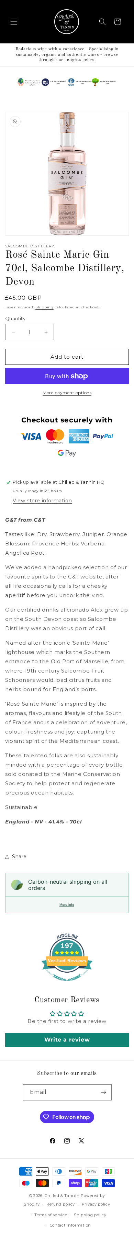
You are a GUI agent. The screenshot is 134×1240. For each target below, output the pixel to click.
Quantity (15, 318)
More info (66, 904)
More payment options (67, 392)
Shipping (44, 307)
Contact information (70, 1225)
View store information (42, 501)
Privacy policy (96, 1204)
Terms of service (50, 1214)
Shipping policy (90, 1214)
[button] (13, 21)
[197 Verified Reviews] (67, 985)
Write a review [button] (67, 1039)
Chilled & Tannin (62, 1195)
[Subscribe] (103, 1092)
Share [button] (19, 856)
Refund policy (60, 1204)
